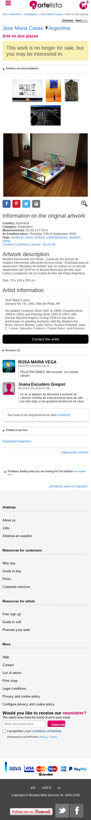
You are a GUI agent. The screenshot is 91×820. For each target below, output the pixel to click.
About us (9, 520)
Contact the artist (45, 339)
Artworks (15, 14)
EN (33, 788)
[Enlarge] (84, 205)
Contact (8, 665)
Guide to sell (12, 622)
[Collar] (45, 116)
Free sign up (12, 614)
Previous (68, 20)
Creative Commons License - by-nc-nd (29, 244)
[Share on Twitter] (26, 204)
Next (78, 20)
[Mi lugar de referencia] (53, 91)
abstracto (17, 237)
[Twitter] (62, 810)
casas (29, 237)
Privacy (43, 736)
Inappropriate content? (74, 452)
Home (3, 14)
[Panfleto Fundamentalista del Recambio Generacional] (27, 91)
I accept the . (34, 731)
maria (6, 241)
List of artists (12, 673)
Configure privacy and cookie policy (29, 704)
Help (6, 657)
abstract (74, 237)
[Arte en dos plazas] (45, 165)
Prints (7, 579)
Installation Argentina (17, 441)
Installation (30, 14)
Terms (53, 736)
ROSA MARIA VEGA (37, 362)
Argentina (59, 28)
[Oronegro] (71, 91)
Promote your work (16, 630)
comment (64, 415)
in (59, 788)
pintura (39, 237)
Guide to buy (12, 571)
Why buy (9, 563)
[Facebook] (76, 810)
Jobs (6, 528)
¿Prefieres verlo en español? (68, 486)
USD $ (46, 788)
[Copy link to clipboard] (36, 204)
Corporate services (16, 587)
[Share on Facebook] (7, 204)
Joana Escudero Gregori (41, 384)
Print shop (10, 681)
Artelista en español (17, 536)
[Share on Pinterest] (16, 204)
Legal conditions (14, 688)
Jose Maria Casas (51, 14)
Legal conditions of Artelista (42, 731)
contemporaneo (57, 237)
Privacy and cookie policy (21, 696)
